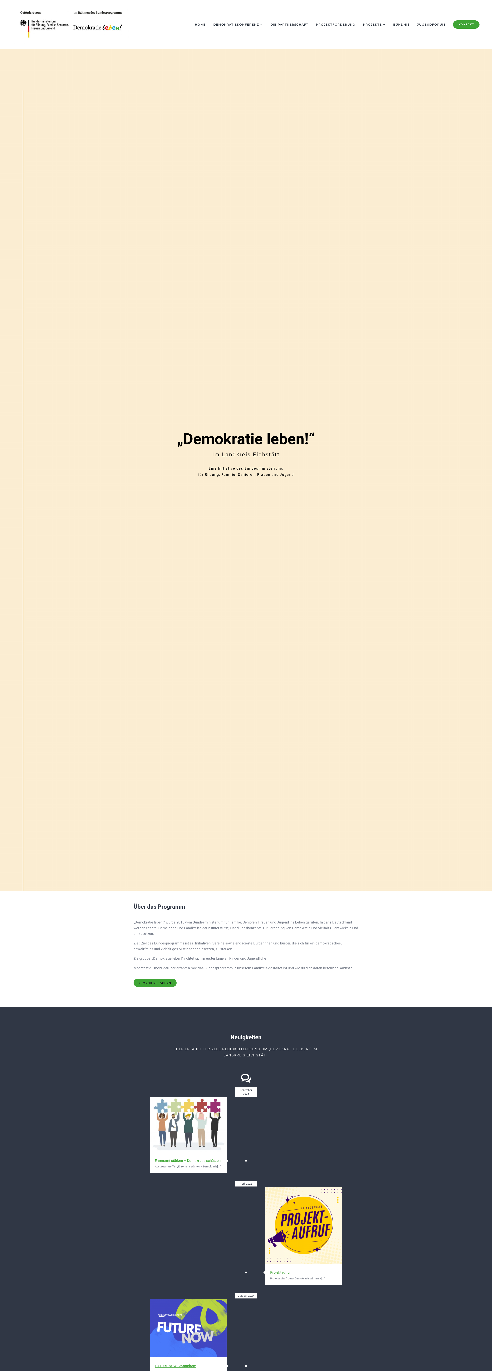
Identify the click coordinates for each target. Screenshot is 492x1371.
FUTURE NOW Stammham (188, 1328)
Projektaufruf (303, 1225)
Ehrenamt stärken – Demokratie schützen (188, 1124)
